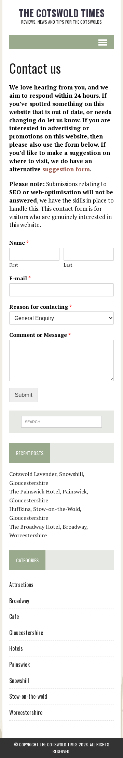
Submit (23, 395)
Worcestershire (25, 712)
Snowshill (19, 680)
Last (68, 265)
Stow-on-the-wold (28, 696)
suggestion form (66, 169)
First (13, 265)
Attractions (21, 584)
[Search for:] (61, 421)
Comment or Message (40, 335)
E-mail (20, 278)
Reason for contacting (40, 306)
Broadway (19, 601)
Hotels (16, 648)
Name (19, 242)
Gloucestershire (26, 632)
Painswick (19, 664)
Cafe (14, 616)
